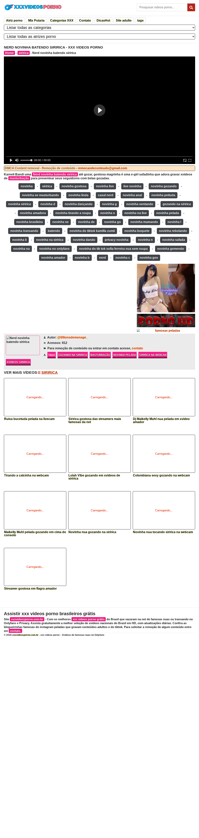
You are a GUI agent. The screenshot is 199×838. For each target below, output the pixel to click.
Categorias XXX (61, 20)
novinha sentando (139, 204)
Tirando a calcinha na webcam (26, 475)
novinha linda (78, 195)
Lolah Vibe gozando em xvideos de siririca (94, 477)
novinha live (105, 186)
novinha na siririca (49, 239)
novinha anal (132, 195)
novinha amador (53, 257)
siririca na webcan (152, 355)
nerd (102, 257)
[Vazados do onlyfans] (166, 288)
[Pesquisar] (191, 7)
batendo (54, 230)
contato (137, 348)
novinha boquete (136, 230)
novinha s (107, 213)
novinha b (82, 257)
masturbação (19, 178)
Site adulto (124, 20)
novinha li (19, 239)
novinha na (21, 248)
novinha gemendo (170, 248)
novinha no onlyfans (54, 248)
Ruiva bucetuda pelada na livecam (29, 419)
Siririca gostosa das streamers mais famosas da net (94, 420)
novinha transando (24, 230)
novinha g (109, 204)
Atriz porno (14, 20)
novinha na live (135, 213)
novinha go (112, 222)
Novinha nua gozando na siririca (92, 532)
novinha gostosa (74, 186)
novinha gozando (164, 186)
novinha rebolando (173, 230)
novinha (27, 186)
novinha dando (84, 239)
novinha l (174, 222)
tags (140, 20)
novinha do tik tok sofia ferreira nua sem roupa (113, 248)
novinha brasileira (29, 222)
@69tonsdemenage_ (72, 337)
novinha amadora (33, 213)
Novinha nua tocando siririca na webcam (163, 532)
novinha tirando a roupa (73, 213)
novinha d (47, 204)
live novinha (132, 186)
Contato (85, 20)
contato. (15, 630)
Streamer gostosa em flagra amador (30, 588)
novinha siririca (19, 204)
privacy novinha (116, 239)
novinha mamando (144, 222)
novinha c (122, 257)
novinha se (60, 222)
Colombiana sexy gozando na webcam (161, 475)
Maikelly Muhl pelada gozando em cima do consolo (35, 534)
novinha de (86, 222)
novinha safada (173, 239)
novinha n (145, 239)
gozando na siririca (177, 204)
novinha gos (149, 257)
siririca (24, 53)
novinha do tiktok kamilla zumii (92, 230)
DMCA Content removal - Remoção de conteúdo (40, 168)
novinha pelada (167, 213)
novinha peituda (163, 195)
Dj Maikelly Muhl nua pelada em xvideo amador (161, 420)
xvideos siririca (18, 362)
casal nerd (105, 195)
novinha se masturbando (40, 195)
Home (9, 53)
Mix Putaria (36, 20)
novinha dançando (79, 204)
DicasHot (103, 20)
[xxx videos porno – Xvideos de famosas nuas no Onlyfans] (33, 7)
